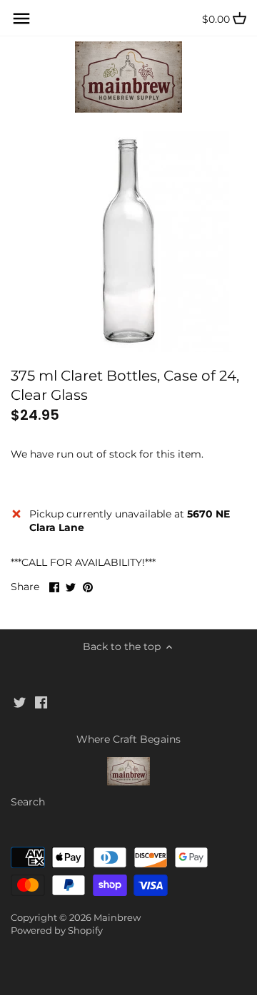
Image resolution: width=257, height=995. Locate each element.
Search (28, 801)
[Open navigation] (21, 18)
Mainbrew (117, 917)
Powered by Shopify (57, 930)
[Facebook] (41, 702)
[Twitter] (20, 702)
